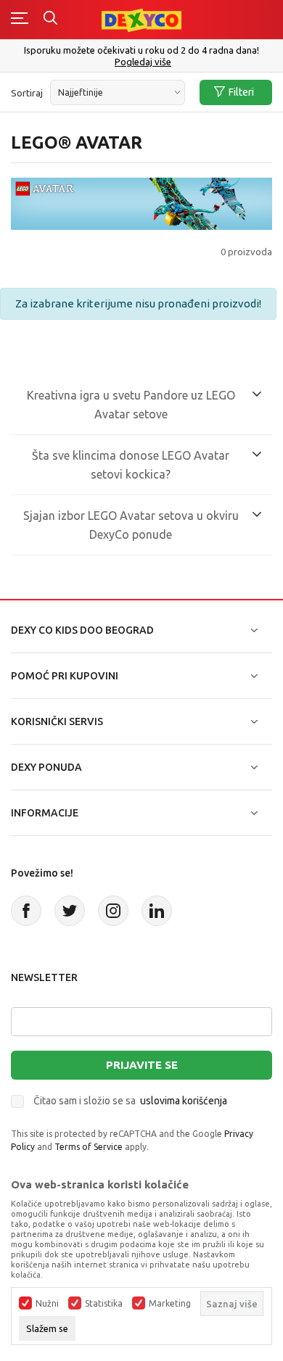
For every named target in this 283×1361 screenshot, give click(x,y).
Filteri (241, 92)
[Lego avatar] (141, 203)
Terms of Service (88, 1146)
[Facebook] (26, 910)
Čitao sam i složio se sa (130, 1101)
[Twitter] (69, 910)
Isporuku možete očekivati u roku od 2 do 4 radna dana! (141, 50)
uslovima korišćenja (183, 1100)
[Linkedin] (156, 910)
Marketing (170, 1303)
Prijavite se (142, 1065)
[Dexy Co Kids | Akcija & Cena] (141, 19)
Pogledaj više (143, 62)
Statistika (104, 1303)
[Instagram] (113, 910)
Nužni (47, 1303)
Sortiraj (27, 93)
